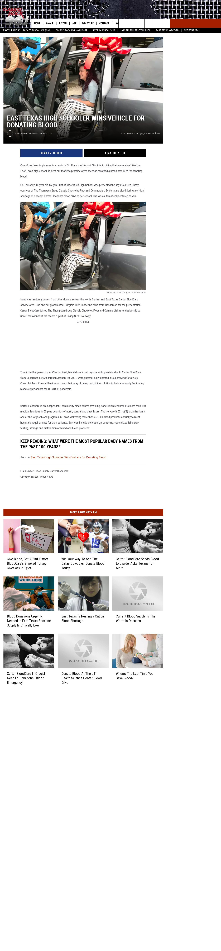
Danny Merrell (21, 133)
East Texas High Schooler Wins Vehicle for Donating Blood (68, 457)
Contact (104, 23)
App (74, 23)
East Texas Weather (167, 30)
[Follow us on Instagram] (149, 23)
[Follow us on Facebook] (140, 23)
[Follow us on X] (157, 23)
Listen (63, 23)
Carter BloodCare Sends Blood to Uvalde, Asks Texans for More (137, 563)
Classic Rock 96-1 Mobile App (72, 30)
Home (37, 23)
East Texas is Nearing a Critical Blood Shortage (82, 618)
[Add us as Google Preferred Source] (131, 23)
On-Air (50, 23)
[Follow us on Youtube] (166, 23)
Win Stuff (88, 23)
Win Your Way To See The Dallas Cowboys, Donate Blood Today (82, 563)
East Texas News (44, 476)
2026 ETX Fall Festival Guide (135, 30)
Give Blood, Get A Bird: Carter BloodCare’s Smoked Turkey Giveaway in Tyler (27, 563)
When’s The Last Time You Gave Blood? (134, 675)
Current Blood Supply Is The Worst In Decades (135, 618)
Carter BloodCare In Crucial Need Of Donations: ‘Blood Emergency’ (26, 678)
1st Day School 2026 (104, 30)
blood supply (42, 471)
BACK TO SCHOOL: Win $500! (36, 30)
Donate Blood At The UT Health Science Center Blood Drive (81, 678)
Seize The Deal (192, 30)
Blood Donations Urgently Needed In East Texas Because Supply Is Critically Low (29, 620)
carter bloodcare (59, 471)
